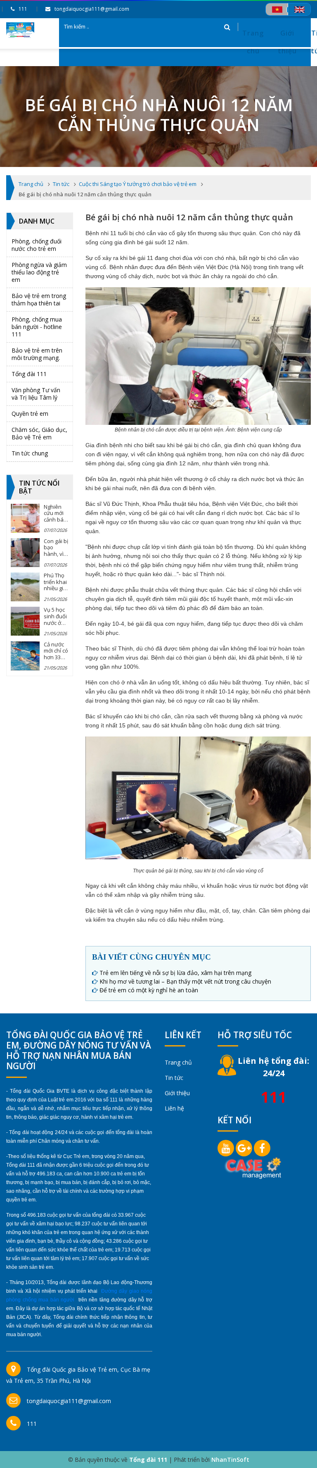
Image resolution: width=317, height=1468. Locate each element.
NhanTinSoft (230, 1459)
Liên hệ (174, 1108)
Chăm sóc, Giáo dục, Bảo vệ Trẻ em (39, 433)
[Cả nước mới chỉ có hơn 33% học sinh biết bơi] (25, 655)
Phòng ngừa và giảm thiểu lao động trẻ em (39, 272)
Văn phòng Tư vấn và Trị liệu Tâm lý (36, 393)
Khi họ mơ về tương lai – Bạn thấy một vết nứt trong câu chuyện (185, 981)
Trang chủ (253, 42)
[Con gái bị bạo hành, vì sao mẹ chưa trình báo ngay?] (25, 552)
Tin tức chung (30, 453)
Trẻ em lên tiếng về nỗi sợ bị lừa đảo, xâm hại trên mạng (175, 973)
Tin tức (174, 1078)
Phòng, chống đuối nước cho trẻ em (37, 245)
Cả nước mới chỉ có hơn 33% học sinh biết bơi (56, 657)
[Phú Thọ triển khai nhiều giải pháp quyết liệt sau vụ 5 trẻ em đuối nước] (25, 586)
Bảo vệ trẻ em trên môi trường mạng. (37, 354)
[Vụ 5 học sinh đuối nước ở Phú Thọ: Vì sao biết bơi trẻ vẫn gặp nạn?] (25, 621)
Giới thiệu (287, 42)
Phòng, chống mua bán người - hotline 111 (37, 326)
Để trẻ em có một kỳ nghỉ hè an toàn (148, 990)
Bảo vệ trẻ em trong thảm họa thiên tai (39, 299)
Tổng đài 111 (29, 374)
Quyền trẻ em (30, 413)
